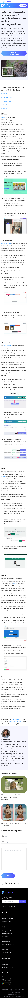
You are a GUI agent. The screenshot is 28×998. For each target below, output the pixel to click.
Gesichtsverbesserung (8, 944)
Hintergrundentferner (8, 931)
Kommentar (24, 831)
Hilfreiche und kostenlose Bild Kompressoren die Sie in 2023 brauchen (11, 797)
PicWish (5, 94)
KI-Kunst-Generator (7, 918)
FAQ (3, 962)
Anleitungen (5, 964)
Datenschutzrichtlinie (14, 994)
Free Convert (7, 101)
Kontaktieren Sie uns (7, 967)
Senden (8, 876)
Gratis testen (23, 5)
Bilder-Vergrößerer (7, 933)
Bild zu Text (5, 949)
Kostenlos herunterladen (14, 53)
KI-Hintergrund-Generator (9, 916)
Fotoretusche (5, 936)
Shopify (5, 105)
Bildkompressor (6, 941)
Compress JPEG (7, 97)
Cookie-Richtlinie (9, 996)
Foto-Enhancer (6, 947)
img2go (5, 108)
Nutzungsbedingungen (14, 993)
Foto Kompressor (15, 722)
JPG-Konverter (6, 939)
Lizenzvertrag (20, 996)
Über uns (4, 977)
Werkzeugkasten (6, 952)
